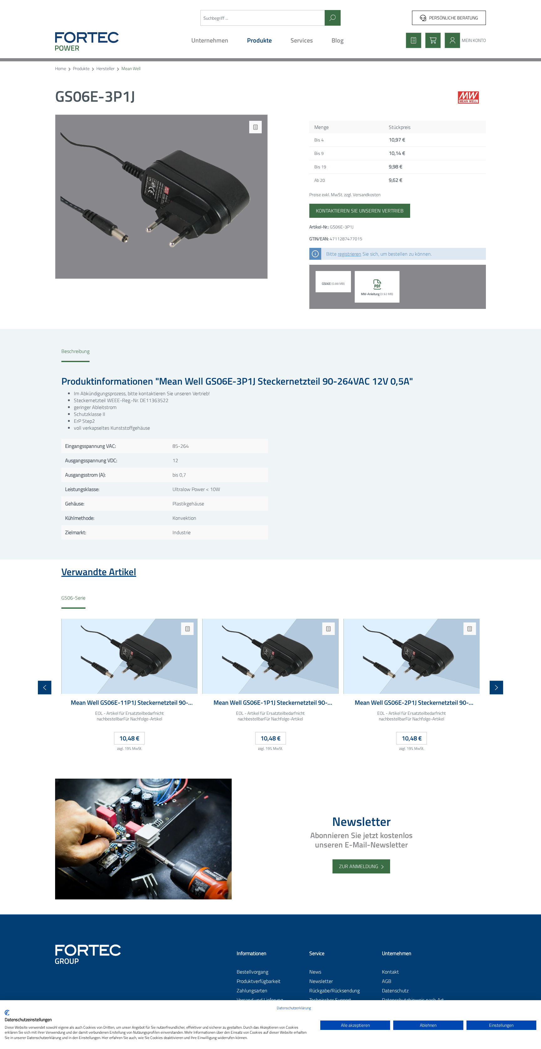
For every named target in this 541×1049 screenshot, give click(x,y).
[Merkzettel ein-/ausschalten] (255, 127)
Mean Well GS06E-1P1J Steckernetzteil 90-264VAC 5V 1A (270, 703)
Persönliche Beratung (453, 17)
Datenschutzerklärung (294, 1008)
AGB (386, 981)
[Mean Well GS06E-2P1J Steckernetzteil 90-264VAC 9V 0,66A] (411, 656)
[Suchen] (333, 18)
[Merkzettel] (411, 40)
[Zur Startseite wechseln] (107, 41)
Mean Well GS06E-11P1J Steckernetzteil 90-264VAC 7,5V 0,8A (129, 703)
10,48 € (129, 738)
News (315, 971)
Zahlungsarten (252, 990)
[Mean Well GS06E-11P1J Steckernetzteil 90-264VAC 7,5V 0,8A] (129, 656)
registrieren (349, 254)
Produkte (81, 69)
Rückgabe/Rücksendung (334, 990)
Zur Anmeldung (358, 866)
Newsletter (321, 981)
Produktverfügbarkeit (259, 981)
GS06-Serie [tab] (73, 597)
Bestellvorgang (252, 971)
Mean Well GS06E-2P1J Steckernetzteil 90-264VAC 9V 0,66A (412, 703)
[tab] (75, 355)
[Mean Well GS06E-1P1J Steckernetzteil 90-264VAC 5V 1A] (271, 656)
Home (60, 69)
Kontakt (390, 971)
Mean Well (131, 69)
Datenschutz (395, 990)
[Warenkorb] (431, 40)
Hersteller (105, 69)
